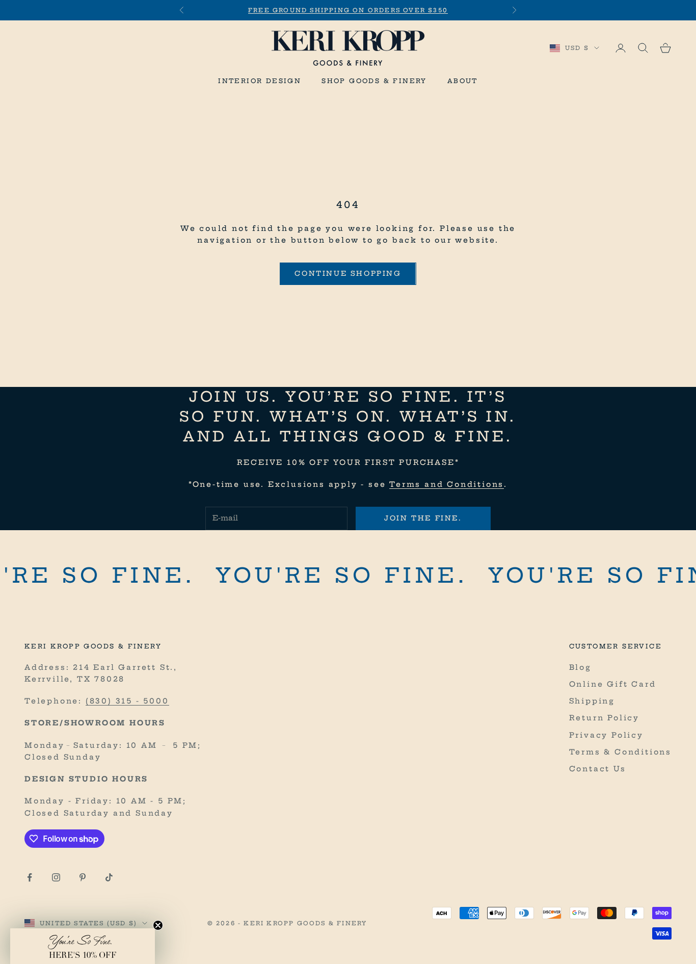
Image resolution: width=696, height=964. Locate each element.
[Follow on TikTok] (109, 877)
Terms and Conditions (446, 484)
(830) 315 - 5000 (127, 701)
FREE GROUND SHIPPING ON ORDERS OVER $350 (348, 10)
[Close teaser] (158, 925)
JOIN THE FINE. (423, 518)
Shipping (592, 701)
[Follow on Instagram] (56, 877)
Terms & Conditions (620, 752)
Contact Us (597, 768)
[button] (82, 946)
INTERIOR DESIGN (259, 81)
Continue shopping (348, 273)
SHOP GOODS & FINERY (374, 81)
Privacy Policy (606, 735)
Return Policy (604, 717)
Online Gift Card (612, 684)
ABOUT (462, 81)
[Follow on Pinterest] (82, 877)
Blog (580, 667)
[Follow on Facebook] (29, 877)
